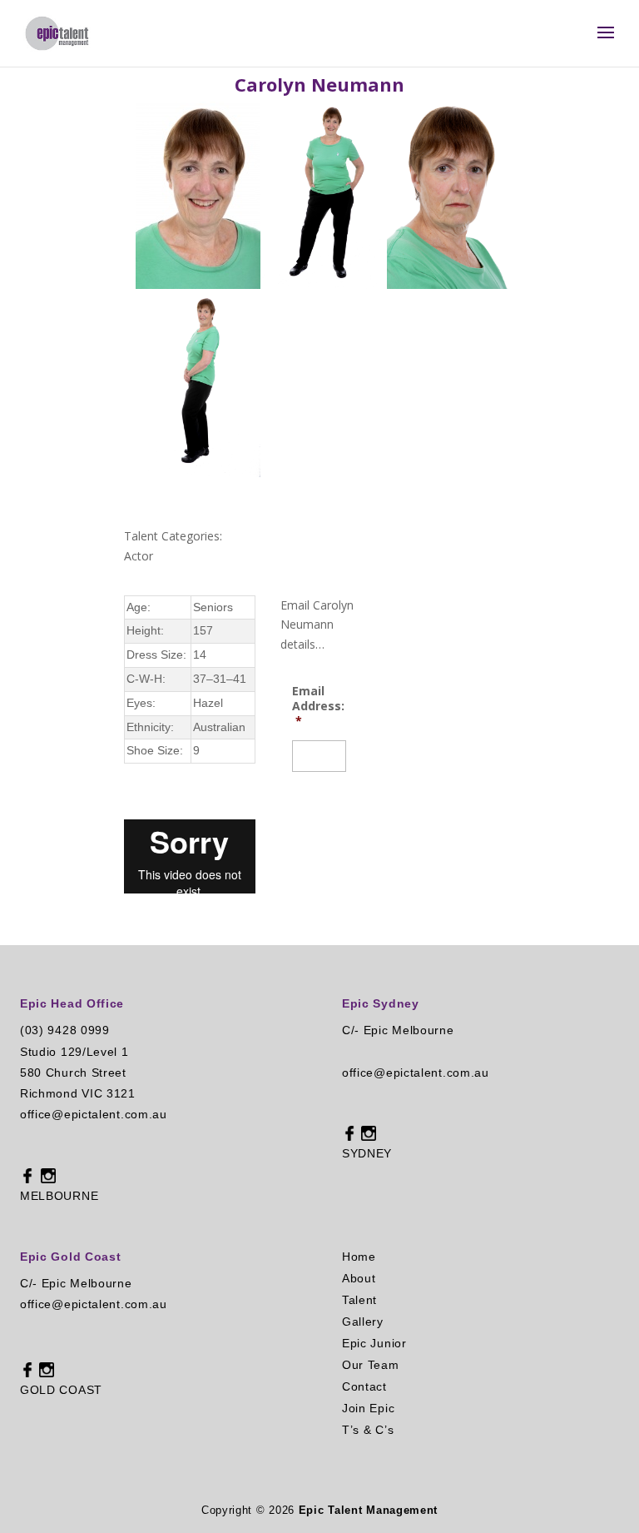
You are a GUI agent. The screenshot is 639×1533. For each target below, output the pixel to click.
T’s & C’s (368, 1429)
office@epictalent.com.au (93, 1114)
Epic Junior (374, 1343)
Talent (359, 1300)
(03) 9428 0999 (65, 1030)
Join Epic (368, 1408)
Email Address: (318, 706)
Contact (364, 1386)
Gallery (363, 1321)
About (359, 1278)
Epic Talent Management (368, 1510)
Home (359, 1256)
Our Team (370, 1364)
